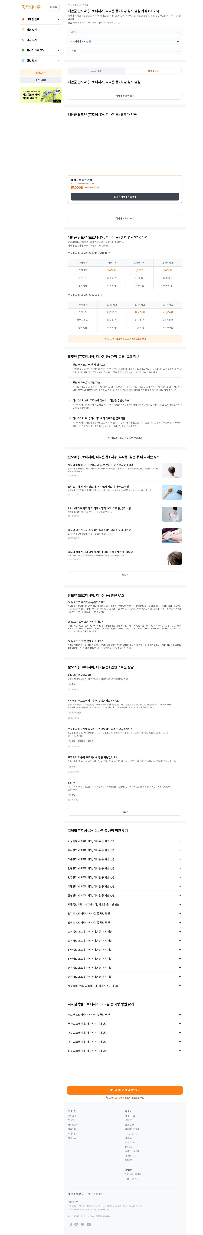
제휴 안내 (72, 1129)
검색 (55, 7)
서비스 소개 (73, 1124)
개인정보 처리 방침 (76, 1194)
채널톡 (138, 1174)
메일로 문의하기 (132, 1178)
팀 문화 (71, 1120)
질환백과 (129, 1160)
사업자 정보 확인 (104, 1210)
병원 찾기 (129, 1120)
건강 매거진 (130, 1142)
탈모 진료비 (130, 1124)
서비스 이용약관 (95, 1194)
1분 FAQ (129, 1147)
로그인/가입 (41, 80)
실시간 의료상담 (132, 1151)
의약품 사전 (130, 1155)
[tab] (97, 71)
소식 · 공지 (72, 1133)
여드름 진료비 (131, 1133)
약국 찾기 (129, 1138)
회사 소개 (72, 1116)
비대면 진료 (130, 1116)
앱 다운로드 (41, 72)
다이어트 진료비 (132, 1129)
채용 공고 (72, 1138)
